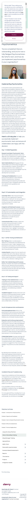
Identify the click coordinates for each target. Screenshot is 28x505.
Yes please (14, 34)
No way (14, 38)
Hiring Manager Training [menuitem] (8, 438)
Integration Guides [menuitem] (7, 462)
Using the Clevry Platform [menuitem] (9, 432)
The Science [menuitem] (5, 456)
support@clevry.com (7, 380)
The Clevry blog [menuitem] (5, 472)
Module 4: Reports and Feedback (9, 416)
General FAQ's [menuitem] (6, 441)
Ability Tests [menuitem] (5, 444)
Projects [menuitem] (4, 459)
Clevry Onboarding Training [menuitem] (9, 435)
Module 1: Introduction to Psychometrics (11, 412)
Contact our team (14, 499)
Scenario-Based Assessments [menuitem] (10, 450)
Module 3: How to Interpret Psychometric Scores (13, 420)
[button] (25, 444)
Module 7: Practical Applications (9, 427)
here (24, 365)
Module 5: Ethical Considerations (9, 423)
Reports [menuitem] (4, 453)
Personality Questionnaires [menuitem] (9, 447)
